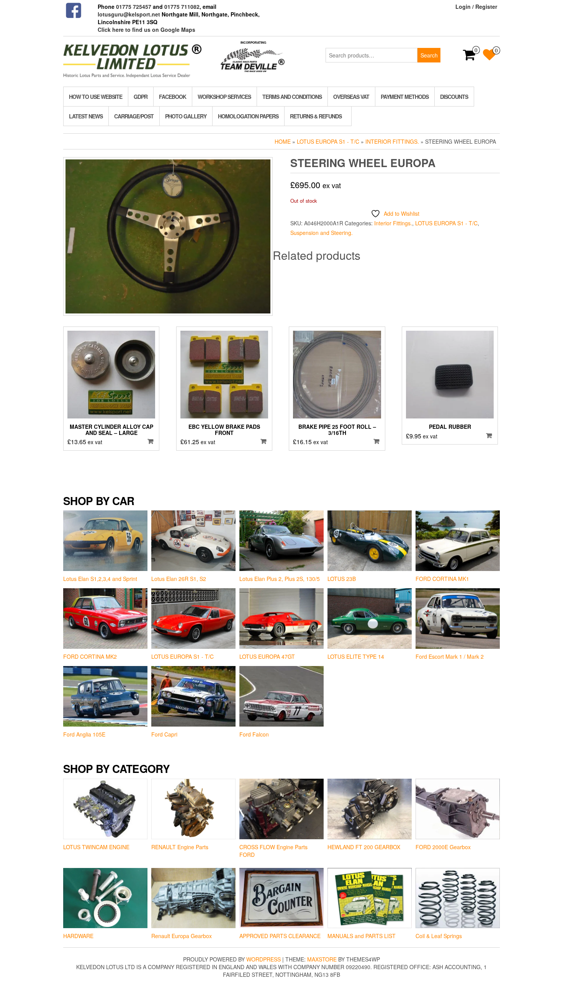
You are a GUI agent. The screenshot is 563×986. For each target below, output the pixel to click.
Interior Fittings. (392, 141)
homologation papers (248, 116)
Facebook (172, 96)
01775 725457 (133, 6)
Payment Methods (405, 96)
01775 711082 (182, 6)
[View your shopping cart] (469, 57)
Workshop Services (224, 96)
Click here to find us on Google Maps (146, 29)
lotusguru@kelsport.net (129, 14)
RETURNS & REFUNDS (316, 116)
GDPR (140, 96)
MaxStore (322, 959)
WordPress (263, 959)
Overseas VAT (351, 96)
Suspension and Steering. (321, 232)
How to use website (95, 96)
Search (429, 55)
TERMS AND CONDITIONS (292, 96)
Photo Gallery (185, 116)
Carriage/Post (134, 116)
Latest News (86, 116)
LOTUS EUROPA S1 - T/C (328, 141)
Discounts (454, 96)
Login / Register (476, 6)
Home (283, 141)
